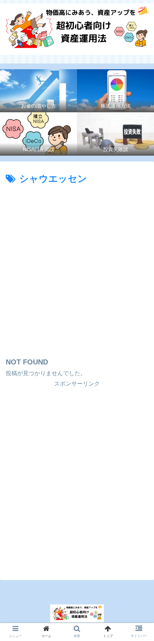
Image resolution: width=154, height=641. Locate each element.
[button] (138, 597)
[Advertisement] (77, 268)
